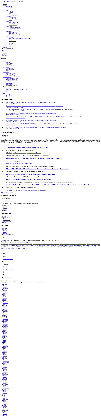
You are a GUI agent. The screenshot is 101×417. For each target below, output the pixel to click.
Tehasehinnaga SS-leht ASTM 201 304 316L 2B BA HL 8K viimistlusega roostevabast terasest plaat (34, 158)
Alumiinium (8, 16)
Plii (6, 42)
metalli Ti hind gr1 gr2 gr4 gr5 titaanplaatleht (19, 163)
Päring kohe (3, 241)
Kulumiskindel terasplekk (14, 34)
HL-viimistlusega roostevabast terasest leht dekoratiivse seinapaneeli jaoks (27, 147)
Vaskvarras (11, 13)
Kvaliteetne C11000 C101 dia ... (13, 103)
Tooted (4, 9)
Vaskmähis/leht (12, 12)
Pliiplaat (10, 46)
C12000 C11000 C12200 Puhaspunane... (15, 107)
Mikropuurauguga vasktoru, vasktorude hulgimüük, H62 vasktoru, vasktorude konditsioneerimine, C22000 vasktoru (43, 246)
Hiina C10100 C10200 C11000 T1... (14, 128)
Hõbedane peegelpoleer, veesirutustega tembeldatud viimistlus (23, 153)
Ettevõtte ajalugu (9, 7)
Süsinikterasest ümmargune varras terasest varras (19, 38)
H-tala (10, 39)
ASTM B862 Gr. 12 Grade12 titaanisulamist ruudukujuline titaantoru (26, 190)
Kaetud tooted (9, 21)
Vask (7, 10)
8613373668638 (6, 269)
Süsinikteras (8, 31)
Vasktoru (11, 11)
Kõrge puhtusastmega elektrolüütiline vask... (15, 118)
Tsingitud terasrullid (13, 25)
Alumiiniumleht (12, 17)
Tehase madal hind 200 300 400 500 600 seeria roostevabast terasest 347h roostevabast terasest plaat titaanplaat (37, 169)
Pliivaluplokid (12, 44)
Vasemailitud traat (12, 15)
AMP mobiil (28, 242)
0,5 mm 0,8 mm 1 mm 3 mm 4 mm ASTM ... (16, 110)
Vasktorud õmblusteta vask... (12, 125)
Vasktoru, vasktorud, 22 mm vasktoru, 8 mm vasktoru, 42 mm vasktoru (70, 244)
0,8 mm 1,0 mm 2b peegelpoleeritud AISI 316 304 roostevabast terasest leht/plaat (28, 179)
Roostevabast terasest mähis (15, 28)
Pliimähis (11, 43)
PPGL (10, 20)
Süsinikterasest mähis (13, 22)
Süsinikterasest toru (13, 32)
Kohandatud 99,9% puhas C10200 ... (14, 121)
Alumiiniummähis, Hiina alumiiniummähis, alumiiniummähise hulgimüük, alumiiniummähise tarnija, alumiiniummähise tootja (28, 244)
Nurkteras (11, 37)
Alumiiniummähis (13, 18)
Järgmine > (4, 192)
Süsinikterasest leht (13, 33)
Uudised (5, 47)
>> (7, 192)
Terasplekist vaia (12, 41)
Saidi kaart (22, 242)
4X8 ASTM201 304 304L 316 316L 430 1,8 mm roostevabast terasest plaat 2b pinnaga (30, 174)
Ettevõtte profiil (9, 6)
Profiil (7, 36)
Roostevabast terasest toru (14, 29)
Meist (4, 5)
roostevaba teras (6, 55)
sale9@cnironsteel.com (8, 200)
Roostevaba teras (9, 26)
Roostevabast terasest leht (14, 27)
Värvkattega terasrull (13, 23)
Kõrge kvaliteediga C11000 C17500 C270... (15, 114)
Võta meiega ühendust (8, 48)
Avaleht (5, 4)
